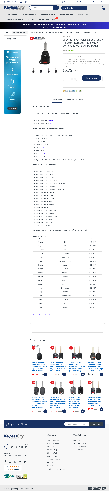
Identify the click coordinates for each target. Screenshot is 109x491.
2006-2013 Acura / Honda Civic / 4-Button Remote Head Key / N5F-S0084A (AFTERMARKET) (77, 366)
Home (6, 32)
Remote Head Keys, (97, 64)
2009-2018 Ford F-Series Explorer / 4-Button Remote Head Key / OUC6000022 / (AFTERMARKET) (39, 366)
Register (96, 2)
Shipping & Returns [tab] (74, 99)
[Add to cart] (45, 374)
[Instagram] (10, 461)
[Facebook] (5, 461)
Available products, (80, 59)
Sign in (103, 2)
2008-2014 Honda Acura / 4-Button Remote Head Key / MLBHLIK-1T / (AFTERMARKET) (95, 401)
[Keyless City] (15, 7)
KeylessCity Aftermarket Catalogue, (77, 64)
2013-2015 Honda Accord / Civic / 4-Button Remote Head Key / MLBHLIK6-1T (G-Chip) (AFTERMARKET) (39, 402)
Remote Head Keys (20, 32)
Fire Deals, (96, 61)
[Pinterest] (15, 461)
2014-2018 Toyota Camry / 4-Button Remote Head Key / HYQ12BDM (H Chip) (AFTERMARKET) (95, 366)
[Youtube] (20, 461)
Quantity (65, 76)
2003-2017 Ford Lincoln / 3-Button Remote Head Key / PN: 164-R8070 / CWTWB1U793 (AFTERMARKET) (76, 402)
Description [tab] (57, 99)
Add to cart (93, 78)
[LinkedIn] (25, 462)
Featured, (88, 61)
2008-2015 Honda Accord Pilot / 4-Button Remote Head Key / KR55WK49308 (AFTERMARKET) (58, 366)
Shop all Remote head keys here (44, 315)
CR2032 (43, 154)
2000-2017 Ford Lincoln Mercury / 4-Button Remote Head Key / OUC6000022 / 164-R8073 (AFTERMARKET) (58, 402)
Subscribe (96, 424)
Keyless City (66, 36)
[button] (102, 79)
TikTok (67, 66)
